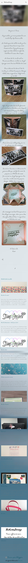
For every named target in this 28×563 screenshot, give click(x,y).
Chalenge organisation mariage (7, 377)
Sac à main (3, 513)
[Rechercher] (26, 2)
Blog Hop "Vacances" (5, 404)
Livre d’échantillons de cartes (6, 458)
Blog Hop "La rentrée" (5, 295)
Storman (20, 561)
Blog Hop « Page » (4, 486)
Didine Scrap (8, 2)
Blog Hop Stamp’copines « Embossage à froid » (9, 322)
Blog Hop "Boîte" (4, 349)
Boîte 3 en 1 (3, 431)
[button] (2, 26)
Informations (3, 540)
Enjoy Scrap (17, 48)
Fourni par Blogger (15, 557)
